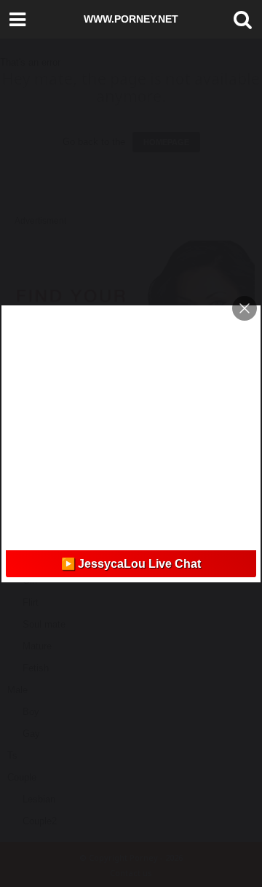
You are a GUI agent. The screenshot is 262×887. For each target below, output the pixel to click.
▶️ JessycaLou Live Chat (131, 564)
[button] (239, 20)
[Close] (244, 308)
